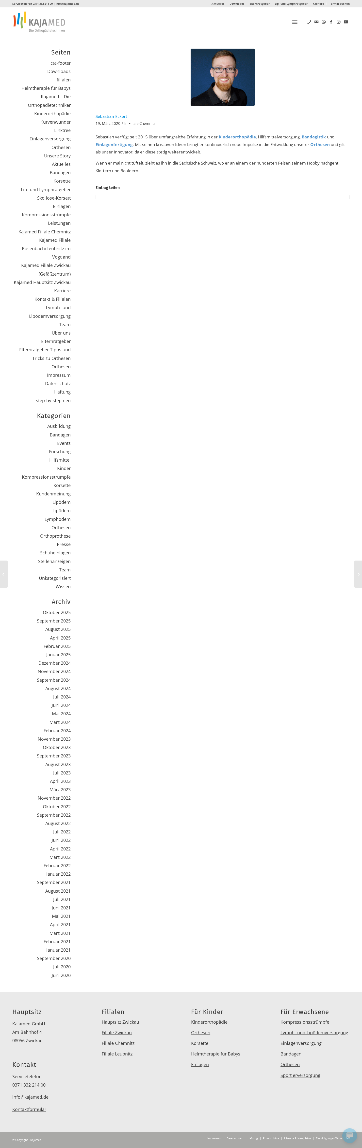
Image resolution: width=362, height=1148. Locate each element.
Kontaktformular (29, 1109)
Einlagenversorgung (50, 139)
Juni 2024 (61, 705)
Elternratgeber (259, 3)
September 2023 (54, 756)
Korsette (62, 181)
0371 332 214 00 (43, 3)
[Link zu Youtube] (346, 21)
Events (64, 443)
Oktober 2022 (57, 806)
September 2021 (54, 882)
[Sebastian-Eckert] (223, 77)
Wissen (63, 586)
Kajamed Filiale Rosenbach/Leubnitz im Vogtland (46, 248)
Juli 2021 (62, 899)
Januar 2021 (58, 950)
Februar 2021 (57, 941)
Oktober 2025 (57, 612)
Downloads (237, 3)
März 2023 (60, 789)
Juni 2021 (61, 908)
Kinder (64, 468)
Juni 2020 (61, 975)
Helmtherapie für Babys (46, 88)
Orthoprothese (55, 536)
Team (65, 324)
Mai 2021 (61, 916)
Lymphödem (58, 519)
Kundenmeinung (53, 494)
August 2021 (58, 891)
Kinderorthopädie (52, 113)
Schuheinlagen (55, 553)
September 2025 (54, 621)
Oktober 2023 (57, 747)
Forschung (60, 451)
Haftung (62, 392)
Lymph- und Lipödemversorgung (314, 1032)
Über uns (61, 333)
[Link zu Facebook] (331, 21)
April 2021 (60, 924)
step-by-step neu (53, 400)
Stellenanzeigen (54, 561)
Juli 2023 (62, 773)
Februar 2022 (57, 865)
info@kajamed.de (68, 3)
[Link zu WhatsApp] (324, 21)
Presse (64, 544)
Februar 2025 (57, 646)
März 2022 (60, 857)
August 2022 (58, 823)
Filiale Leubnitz (117, 1054)
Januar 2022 (58, 874)
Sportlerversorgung (300, 1075)
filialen (64, 80)
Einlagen (62, 206)
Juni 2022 (61, 840)
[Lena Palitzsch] (358, 574)
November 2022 (54, 798)
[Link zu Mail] (316, 21)
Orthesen (61, 147)
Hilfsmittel (60, 460)
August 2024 (58, 688)
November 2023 (54, 739)
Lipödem (61, 502)
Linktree (62, 130)
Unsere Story (57, 156)
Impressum (59, 375)
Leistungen (59, 223)
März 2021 (60, 933)
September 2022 (54, 815)
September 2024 (54, 680)
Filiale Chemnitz (142, 123)
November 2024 (54, 671)
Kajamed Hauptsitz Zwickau (42, 282)
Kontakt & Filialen (52, 299)
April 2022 (60, 849)
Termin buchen (339, 3)
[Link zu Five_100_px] (309, 21)
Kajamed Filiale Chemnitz (44, 232)
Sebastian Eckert (111, 116)
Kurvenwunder (55, 122)
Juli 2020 (62, 967)
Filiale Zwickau (117, 1032)
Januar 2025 (58, 655)
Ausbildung (59, 426)
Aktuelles (218, 3)
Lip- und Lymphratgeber (291, 3)
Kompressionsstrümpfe (46, 215)
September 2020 (54, 958)
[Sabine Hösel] (4, 574)
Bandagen (60, 172)
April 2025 (60, 638)
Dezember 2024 (54, 663)
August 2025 (58, 629)
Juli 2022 (62, 832)
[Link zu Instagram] (338, 21)
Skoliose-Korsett (54, 198)
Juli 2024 (62, 697)
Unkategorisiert (55, 578)
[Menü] (294, 22)
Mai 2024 (61, 713)
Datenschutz (58, 383)
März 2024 (60, 722)
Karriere (318, 3)
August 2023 (58, 764)
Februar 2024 (57, 731)
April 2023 (60, 781)
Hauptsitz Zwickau (120, 1022)
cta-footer (60, 63)
